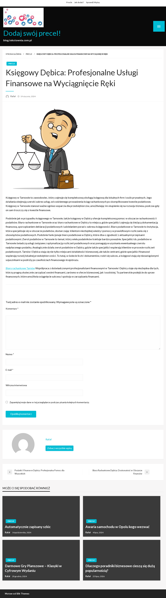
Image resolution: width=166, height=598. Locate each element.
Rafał (13, 96)
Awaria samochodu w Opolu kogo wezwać (117, 527)
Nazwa (10, 354)
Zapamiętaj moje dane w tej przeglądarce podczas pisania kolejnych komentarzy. (49, 402)
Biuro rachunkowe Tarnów (20, 268)
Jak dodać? (79, 2)
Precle (69, 2)
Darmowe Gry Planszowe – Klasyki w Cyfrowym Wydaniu (33, 568)
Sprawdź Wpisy (93, 2)
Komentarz (12, 308)
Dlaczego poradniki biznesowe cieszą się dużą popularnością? (120, 568)
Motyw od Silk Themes (17, 593)
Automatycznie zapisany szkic (28, 527)
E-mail (9, 369)
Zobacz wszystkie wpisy (59, 448)
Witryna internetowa (16, 385)
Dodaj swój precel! (32, 33)
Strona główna (13, 54)
